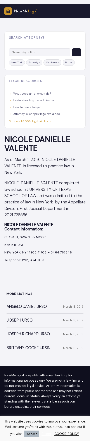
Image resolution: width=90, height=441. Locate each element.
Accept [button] (32, 434)
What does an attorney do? (32, 94)
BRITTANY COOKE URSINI (29, 348)
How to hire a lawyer (27, 107)
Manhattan (52, 62)
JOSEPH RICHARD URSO (28, 334)
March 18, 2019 (73, 307)
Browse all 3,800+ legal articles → (30, 121)
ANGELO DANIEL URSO (27, 306)
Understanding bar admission (33, 100)
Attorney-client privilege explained (36, 114)
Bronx (69, 62)
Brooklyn (34, 62)
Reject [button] (46, 434)
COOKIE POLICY (66, 434)
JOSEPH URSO (20, 320)
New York (16, 62)
